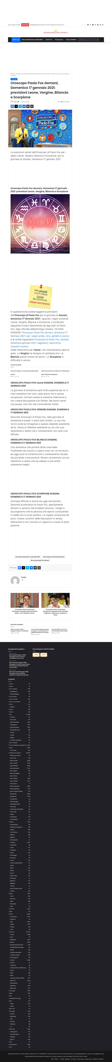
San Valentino (14, 819)
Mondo (12, 924)
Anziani (11, 686)
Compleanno (13, 724)
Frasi (10, 714)
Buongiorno (13, 796)
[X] (90, 24)
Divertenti (12, 919)
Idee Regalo (13, 855)
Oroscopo (16, 39)
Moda (11, 868)
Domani (12, 960)
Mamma (12, 707)
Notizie (11, 914)
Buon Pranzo (13, 776)
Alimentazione (14, 824)
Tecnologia (59, 39)
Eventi (12, 847)
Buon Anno (13, 719)
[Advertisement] (56, 11)
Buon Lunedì (13, 763)
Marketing (13, 1016)
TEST (10, 1042)
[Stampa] (32, 106)
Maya (11, 973)
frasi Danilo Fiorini (15, 730)
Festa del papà (14, 801)
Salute (10, 993)
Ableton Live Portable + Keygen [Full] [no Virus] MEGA (19, 630)
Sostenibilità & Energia (15, 998)
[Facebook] (88, 24)
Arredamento (13, 691)
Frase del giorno (14, 727)
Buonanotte (13, 793)
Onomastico (13, 817)
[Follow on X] (17, 101)
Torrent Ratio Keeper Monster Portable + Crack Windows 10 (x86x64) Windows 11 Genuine (40, 630)
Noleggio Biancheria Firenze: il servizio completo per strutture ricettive (48, 24)
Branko (12, 942)
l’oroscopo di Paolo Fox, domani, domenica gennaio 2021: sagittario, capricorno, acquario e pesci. (40, 343)
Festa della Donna (15, 804)
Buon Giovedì (14, 760)
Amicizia (12, 717)
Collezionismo (14, 840)
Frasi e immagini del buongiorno (32, 39)
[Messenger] (24, 106)
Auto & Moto (13, 832)
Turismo (12, 891)
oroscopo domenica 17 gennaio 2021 (28, 557)
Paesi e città (13, 875)
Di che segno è (14, 957)
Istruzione (13, 857)
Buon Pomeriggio (15, 773)
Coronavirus (13, 916)
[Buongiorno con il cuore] (56, 32)
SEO (11, 1019)
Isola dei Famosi (14, 1034)
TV (11, 1026)
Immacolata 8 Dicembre (16, 809)
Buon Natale (13, 770)
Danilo (15, 101)
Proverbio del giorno (15, 740)
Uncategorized (13, 1044)
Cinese (12, 950)
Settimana (13, 985)
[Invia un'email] (18, 101)
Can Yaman (13, 750)
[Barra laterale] (103, 24)
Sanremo (12, 1036)
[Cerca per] (97, 39)
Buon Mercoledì (14, 722)
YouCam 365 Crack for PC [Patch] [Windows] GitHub (60, 630)
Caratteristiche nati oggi (16, 947)
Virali (11, 929)
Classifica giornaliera (15, 952)
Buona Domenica (14, 786)
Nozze (12, 873)
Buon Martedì (14, 765)
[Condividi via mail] (28, 106)
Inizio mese (13, 811)
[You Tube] (93, 24)
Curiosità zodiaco (15, 955)
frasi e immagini (13, 742)
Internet (12, 1013)
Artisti (11, 896)
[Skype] (20, 106)
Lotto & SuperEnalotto (16, 863)
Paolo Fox (13, 980)
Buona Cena (13, 783)
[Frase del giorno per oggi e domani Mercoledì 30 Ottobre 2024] (43, 655)
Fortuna (12, 962)
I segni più (13, 965)
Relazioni (12, 880)
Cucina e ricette (13, 699)
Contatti (85, 1056)
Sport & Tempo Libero (16, 888)
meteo (12, 865)
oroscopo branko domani (17, 978)
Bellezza (12, 837)
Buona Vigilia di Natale (16, 791)
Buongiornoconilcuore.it (16, 944)
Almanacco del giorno (16, 827)
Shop (10, 995)
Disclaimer (101, 1059)
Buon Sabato (13, 778)
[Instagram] (95, 24)
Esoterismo (13, 845)
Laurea (12, 732)
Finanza (11, 712)
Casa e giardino (71, 39)
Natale (12, 737)
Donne (10, 704)
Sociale (12, 886)
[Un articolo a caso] (100, 24)
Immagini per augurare (15, 752)
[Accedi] (98, 24)
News (11, 901)
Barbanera (13, 939)
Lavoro (12, 860)
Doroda (11, 709)
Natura (12, 870)
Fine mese (13, 806)
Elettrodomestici (14, 694)
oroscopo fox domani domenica (54, 557)
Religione (12, 883)
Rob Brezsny (13, 983)
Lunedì (12, 735)
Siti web (12, 1021)
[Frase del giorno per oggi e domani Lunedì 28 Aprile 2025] (36, 655)
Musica (11, 893)
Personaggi (12, 990)
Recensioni (13, 903)
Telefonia (12, 1024)
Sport (10, 1001)
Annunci (11, 683)
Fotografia (13, 850)
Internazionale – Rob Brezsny (18, 967)
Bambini (12, 834)
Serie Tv (12, 1039)
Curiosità (12, 842)
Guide (11, 852)
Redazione (67, 1059)
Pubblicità (95, 1059)
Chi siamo (73, 1059)
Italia (11, 921)
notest (10, 911)
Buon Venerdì (13, 781)
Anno (11, 937)
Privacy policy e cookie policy (84, 1059)
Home (13, 73)
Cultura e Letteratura (14, 701)
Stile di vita (12, 1008)
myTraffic (11, 909)
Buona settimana (14, 788)
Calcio (12, 1003)
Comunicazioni (13, 696)
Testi (11, 906)
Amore (12, 934)
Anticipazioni (13, 1031)
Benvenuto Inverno (15, 755)
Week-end (13, 988)
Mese (11, 975)
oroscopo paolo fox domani (40, 560)
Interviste (12, 898)
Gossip (11, 747)
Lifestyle (49, 39)
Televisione (12, 1029)
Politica (12, 927)
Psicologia (13, 878)
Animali (12, 829)
